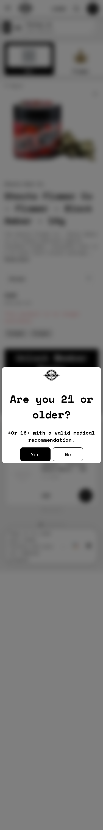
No (68, 454)
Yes (35, 454)
